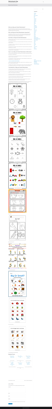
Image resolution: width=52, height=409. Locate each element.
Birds (34, 16)
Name (9, 393)
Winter (34, 47)
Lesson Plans (35, 27)
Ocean (34, 33)
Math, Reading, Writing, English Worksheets (37, 61)
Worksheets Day (13, 1)
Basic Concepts (36, 15)
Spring (34, 43)
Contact (35, 59)
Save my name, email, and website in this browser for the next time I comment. (17, 401)
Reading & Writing (36, 37)
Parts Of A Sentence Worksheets (28, 380)
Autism (35, 14)
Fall (34, 24)
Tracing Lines (35, 46)
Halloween (35, 25)
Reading (35, 36)
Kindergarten (35, 26)
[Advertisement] (20, 12)
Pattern (35, 34)
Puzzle (35, 35)
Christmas (35, 18)
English (35, 23)
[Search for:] (39, 9)
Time (34, 45)
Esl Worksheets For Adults (12, 380)
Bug (34, 17)
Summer (35, 44)
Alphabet (35, 13)
